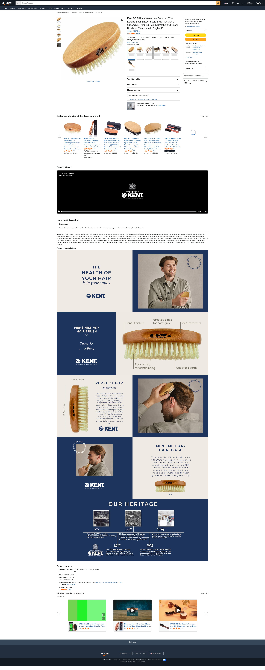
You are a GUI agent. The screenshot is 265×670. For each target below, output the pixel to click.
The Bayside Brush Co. (199, 46)
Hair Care (74, 12)
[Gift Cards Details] (47, 8)
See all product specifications (138, 95)
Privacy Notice (117, 660)
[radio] (59, 19)
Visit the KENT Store (134, 31)
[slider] (128, 211)
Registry (56, 8)
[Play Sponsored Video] (132, 610)
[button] (5, 8)
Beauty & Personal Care (63, 12)
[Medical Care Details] (37, 8)
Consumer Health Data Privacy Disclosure (134, 660)
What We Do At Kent (65, 175)
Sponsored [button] (59, 596)
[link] (72, 144)
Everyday (79, 8)
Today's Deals (21, 8)
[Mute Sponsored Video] (103, 619)
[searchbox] (118, 3)
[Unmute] (206, 211)
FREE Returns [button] (132, 42)
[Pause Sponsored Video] (103, 615)
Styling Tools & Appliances (86, 12)
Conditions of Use (107, 660)
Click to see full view (93, 81)
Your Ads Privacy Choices (155, 660)
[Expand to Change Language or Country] (130, 654)
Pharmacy (70, 8)
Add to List (189, 68)
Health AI (12, 8)
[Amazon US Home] (105, 654)
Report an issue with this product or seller (143, 99)
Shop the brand (160, 105)
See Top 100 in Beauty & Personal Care (109, 582)
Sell (50, 8)
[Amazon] (7, 3)
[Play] (58, 211)
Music (63, 8)
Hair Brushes (98, 12)
